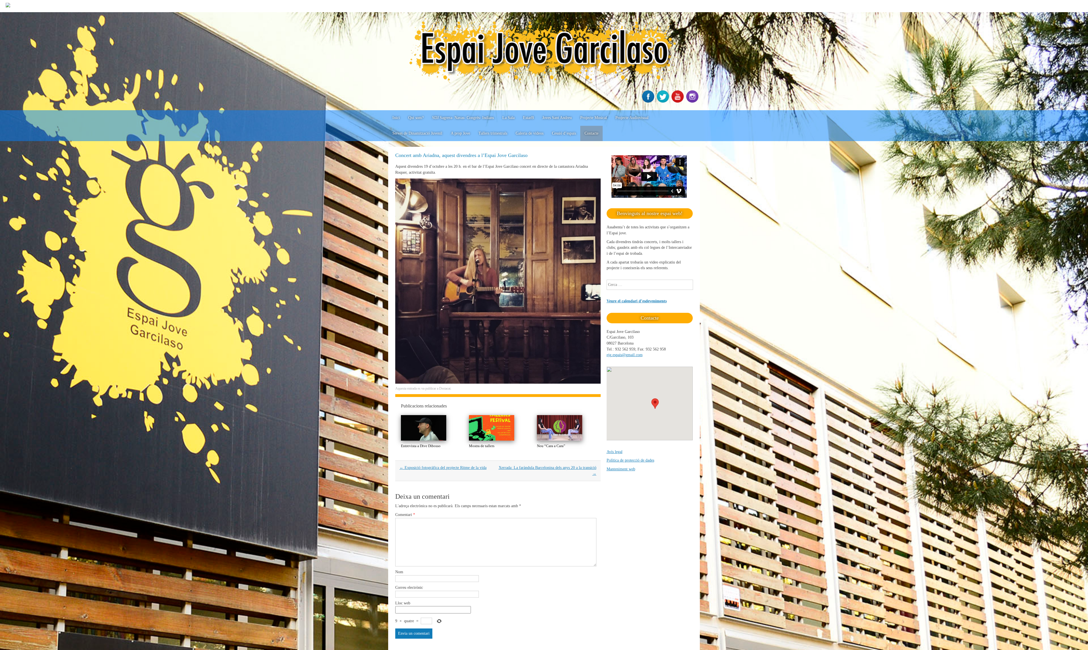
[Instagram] (693, 101)
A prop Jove (460, 133)
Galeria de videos (529, 133)
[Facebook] (649, 101)
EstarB (528, 118)
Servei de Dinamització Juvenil (417, 133)
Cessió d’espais (564, 133)
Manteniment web (621, 469)
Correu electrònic (409, 587)
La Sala (508, 118)
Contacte (591, 133)
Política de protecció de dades (630, 460)
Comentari (405, 515)
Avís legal (614, 452)
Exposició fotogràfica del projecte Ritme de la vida (443, 468)
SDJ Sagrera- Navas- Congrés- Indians (463, 118)
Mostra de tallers (481, 446)
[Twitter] (663, 101)
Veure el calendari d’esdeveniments (637, 301)
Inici (396, 118)
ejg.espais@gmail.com (625, 355)
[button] (655, 403)
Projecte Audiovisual (632, 118)
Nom (399, 572)
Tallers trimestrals (493, 133)
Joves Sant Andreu (557, 118)
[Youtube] (678, 101)
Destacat (444, 388)
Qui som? (416, 118)
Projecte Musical (593, 118)
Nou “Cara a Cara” (551, 446)
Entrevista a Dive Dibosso (421, 446)
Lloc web (402, 603)
